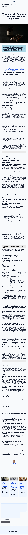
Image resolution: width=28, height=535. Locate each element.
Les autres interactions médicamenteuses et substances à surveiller (14, 68)
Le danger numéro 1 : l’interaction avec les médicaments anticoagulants (15, 65)
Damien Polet (14, 463)
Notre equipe (11, 531)
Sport (20, 4)
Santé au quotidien (13, 4)
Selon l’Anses (4, 144)
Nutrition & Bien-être (5, 4)
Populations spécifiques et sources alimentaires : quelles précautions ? (14, 69)
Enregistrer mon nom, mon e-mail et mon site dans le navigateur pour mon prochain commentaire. (13, 519)
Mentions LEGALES (5, 529)
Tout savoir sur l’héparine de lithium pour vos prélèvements (14, 485)
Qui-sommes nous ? (16, 531)
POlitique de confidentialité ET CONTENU (19, 529)
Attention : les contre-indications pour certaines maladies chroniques (14, 66)
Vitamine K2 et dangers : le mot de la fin (10, 70)
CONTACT (10, 529)
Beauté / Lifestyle (4, 6)
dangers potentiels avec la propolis (7, 301)
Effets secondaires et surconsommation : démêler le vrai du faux (14, 67)
